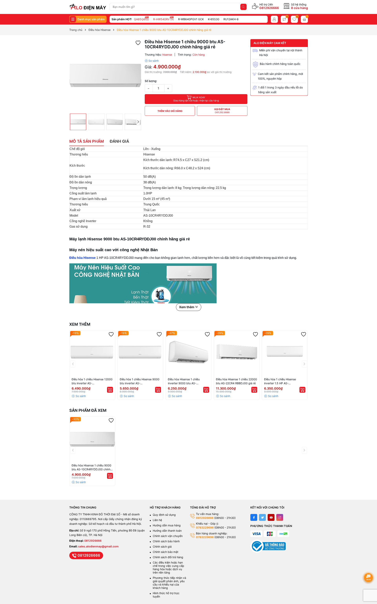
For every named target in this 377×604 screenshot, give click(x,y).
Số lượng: (151, 81)
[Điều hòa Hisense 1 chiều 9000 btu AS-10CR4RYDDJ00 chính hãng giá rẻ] (92, 439)
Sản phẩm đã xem (87, 410)
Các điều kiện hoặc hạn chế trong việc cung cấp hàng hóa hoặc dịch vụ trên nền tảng (168, 567)
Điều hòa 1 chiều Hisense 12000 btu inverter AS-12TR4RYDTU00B (92, 381)
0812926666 (269, 8)
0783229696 (205, 527)
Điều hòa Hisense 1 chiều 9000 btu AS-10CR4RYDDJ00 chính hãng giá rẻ (91, 467)
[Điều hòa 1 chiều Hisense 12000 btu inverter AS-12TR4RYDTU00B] (92, 353)
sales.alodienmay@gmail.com (98, 546)
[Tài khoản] (274, 19)
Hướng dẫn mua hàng (167, 525)
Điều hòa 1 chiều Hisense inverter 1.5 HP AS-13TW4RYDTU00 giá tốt (280, 381)
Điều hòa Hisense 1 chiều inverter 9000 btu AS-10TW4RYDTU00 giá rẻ (184, 381)
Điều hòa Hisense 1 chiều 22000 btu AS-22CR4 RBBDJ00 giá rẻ (236, 381)
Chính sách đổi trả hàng (168, 557)
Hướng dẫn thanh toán (167, 530)
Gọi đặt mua (222, 111)
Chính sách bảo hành (166, 541)
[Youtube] (271, 517)
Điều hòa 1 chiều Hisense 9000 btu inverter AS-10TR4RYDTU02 (139, 381)
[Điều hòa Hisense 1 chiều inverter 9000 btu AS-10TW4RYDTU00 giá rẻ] (188, 353)
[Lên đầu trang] (369, 567)
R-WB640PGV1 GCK (191, 19)
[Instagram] (279, 517)
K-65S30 (213, 19)
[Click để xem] (105, 75)
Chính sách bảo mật (165, 551)
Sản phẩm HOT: (122, 19)
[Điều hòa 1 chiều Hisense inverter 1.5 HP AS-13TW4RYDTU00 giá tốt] (284, 353)
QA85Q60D (141, 19)
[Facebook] (253, 517)
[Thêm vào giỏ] (110, 390)
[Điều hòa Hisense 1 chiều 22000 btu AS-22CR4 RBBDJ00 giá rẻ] (236, 353)
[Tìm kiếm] (243, 7)
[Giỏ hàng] (304, 19)
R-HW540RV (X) (163, 19)
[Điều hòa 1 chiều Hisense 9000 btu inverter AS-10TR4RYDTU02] (140, 353)
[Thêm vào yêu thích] (138, 42)
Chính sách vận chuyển (168, 536)
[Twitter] (262, 517)
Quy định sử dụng (164, 514)
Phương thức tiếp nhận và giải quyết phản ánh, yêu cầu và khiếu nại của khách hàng (169, 582)
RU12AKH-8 (231, 19)
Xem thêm (79, 324)
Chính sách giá (162, 546)
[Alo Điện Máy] (88, 7)
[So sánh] (152, 60)
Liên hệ (157, 520)
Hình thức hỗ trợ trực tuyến (166, 594)
